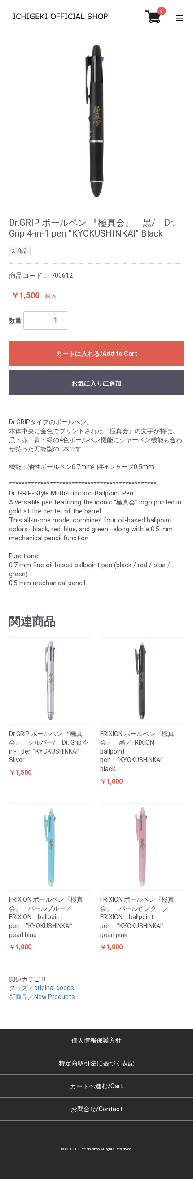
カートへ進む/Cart (96, 1086)
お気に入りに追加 (96, 387)
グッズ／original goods (41, 987)
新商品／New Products (42, 996)
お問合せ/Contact (97, 1109)
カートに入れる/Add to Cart (96, 353)
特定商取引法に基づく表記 (96, 1063)
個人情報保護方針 (96, 1040)
